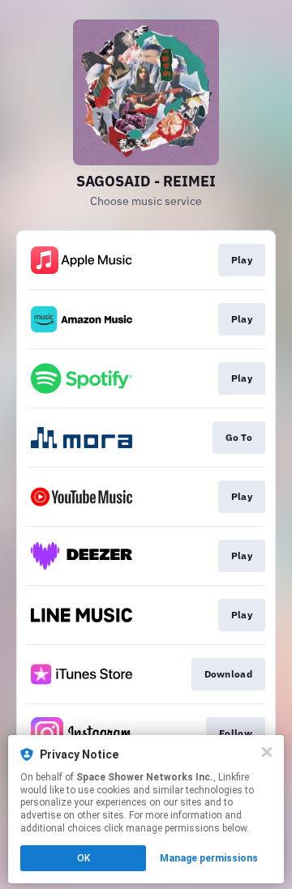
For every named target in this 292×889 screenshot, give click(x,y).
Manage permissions (209, 858)
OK (83, 858)
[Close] (267, 752)
